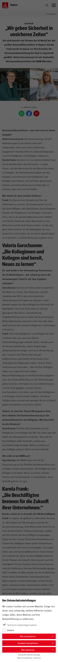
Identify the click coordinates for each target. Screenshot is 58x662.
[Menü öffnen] (54, 5)
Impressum (37, 658)
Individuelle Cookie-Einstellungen (29, 655)
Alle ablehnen (28, 649)
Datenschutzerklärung (24, 658)
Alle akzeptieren (28, 636)
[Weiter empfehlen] (36, 113)
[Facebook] (29, 113)
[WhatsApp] (22, 113)
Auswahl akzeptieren (28, 643)
